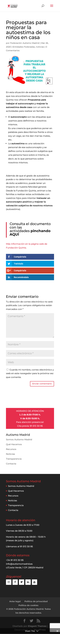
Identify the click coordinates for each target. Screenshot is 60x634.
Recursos (11, 449)
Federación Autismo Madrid (24, 43)
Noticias (10, 454)
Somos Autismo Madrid (19, 439)
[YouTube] (34, 582)
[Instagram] (8, 582)
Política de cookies (28, 605)
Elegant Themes (37, 626)
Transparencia (14, 458)
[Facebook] (15, 582)
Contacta (11, 463)
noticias (40, 47)
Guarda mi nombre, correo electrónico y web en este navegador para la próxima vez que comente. (30, 373)
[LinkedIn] (28, 582)
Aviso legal (15, 601)
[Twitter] (21, 582)
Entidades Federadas (24, 47)
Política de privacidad (36, 601)
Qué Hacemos (14, 444)
